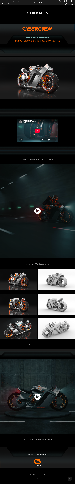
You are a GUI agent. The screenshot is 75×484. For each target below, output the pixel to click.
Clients (20, 2)
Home (3, 2)
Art (2, 3)
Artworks (9, 2)
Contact (7, 3)
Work (14, 2)
